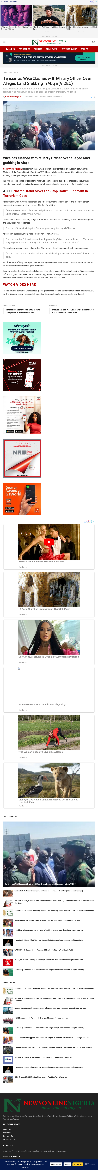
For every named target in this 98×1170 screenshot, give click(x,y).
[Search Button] (93, 42)
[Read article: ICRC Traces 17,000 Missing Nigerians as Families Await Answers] (8, 1079)
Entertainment (69, 49)
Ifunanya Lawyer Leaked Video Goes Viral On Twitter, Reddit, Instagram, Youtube (47, 920)
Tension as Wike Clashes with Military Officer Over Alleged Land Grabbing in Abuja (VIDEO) (40, 884)
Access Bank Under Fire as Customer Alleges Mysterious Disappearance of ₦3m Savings (50, 1008)
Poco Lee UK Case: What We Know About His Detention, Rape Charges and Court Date (49, 940)
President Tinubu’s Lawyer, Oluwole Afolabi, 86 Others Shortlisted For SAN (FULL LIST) (50, 930)
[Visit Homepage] (49, 42)
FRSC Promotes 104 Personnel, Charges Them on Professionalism (41, 1018)
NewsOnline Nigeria (13, 97)
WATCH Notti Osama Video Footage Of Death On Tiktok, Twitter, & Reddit (44, 950)
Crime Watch (52, 49)
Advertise (7, 1133)
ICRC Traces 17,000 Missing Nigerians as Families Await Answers (41, 1077)
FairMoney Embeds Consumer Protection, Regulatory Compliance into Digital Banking (49, 970)
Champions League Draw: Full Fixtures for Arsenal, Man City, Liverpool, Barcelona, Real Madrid (53, 1047)
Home (5, 73)
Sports (84, 49)
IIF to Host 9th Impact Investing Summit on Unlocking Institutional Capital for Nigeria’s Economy (54, 910)
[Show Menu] (4, 42)
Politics (38, 49)
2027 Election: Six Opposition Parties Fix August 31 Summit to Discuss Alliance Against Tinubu (53, 1038)
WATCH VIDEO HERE (19, 285)
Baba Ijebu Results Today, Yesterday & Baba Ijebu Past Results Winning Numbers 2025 (49, 960)
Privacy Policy (9, 1139)
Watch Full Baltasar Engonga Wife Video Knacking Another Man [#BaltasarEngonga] (49, 891)
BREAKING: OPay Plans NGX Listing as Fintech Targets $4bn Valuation (43, 1057)
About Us (7, 1129)
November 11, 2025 (32, 97)
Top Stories (24, 49)
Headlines (10, 49)
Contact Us (8, 1136)
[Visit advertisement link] (49, 58)
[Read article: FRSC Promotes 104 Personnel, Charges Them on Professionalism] (8, 1020)
